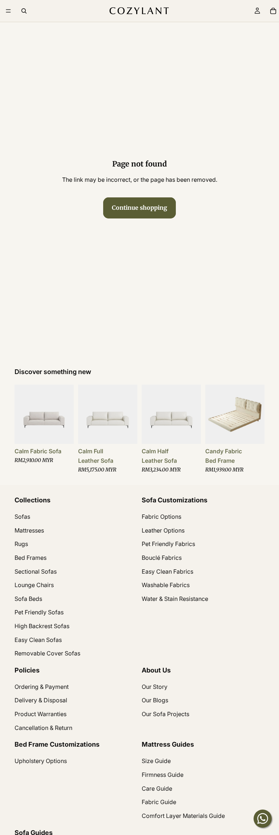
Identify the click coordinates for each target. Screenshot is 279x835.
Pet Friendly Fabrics (168, 543)
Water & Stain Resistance (175, 598)
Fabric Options (161, 516)
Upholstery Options (41, 760)
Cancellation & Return (43, 727)
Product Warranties (40, 714)
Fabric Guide (159, 802)
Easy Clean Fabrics (167, 571)
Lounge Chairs (34, 585)
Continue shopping (139, 207)
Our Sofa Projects (165, 714)
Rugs (21, 543)
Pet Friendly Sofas (39, 612)
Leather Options (163, 530)
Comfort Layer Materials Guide (183, 815)
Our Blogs (155, 700)
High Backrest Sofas (42, 625)
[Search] (24, 11)
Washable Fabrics (166, 585)
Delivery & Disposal (41, 700)
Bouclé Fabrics (162, 557)
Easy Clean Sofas (38, 639)
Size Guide (156, 760)
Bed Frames (30, 557)
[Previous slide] (23, 414)
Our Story (154, 686)
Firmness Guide (162, 774)
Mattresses (29, 530)
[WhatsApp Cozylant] (263, 819)
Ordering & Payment (42, 686)
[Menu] (8, 11)
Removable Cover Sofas (47, 653)
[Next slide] (66, 414)
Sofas (22, 516)
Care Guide (157, 788)
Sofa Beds (28, 598)
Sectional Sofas (36, 571)
